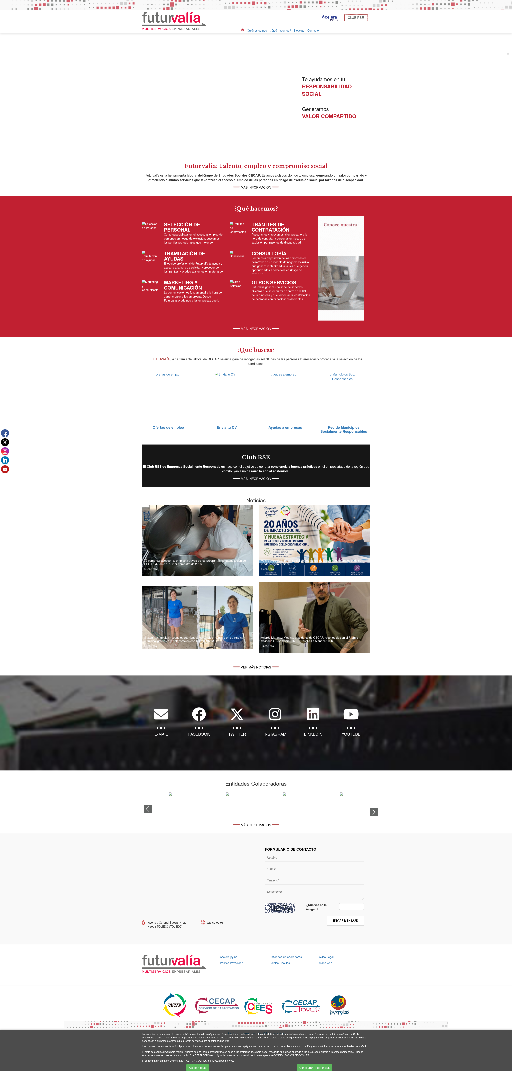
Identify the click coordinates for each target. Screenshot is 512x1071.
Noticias (299, 30)
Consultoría (269, 253)
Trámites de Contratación (270, 227)
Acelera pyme (228, 957)
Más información (256, 187)
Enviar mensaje (345, 920)
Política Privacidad (231, 963)
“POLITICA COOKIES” (196, 1060)
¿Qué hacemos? (280, 30)
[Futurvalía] (176, 21)
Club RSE (356, 17)
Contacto (313, 30)
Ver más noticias (256, 667)
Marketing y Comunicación (183, 285)
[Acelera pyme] (329, 18)
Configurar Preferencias (314, 1068)
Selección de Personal (182, 227)
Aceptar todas (197, 1068)
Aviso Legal (326, 957)
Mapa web (325, 963)
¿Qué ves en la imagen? (316, 907)
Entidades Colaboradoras (286, 957)
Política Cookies (280, 963)
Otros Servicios (274, 282)
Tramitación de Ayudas (184, 256)
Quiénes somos (257, 30)
